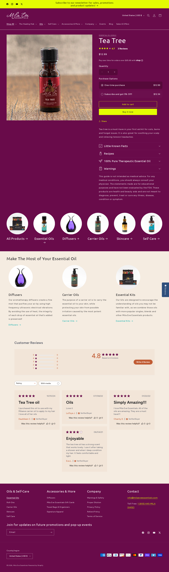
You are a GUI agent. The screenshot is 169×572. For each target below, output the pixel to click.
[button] (11, 24)
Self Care (149, 238)
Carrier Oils (96, 238)
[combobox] (25, 383)
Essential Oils (44, 238)
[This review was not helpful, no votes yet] (52, 423)
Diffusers (69, 238)
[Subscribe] (51, 532)
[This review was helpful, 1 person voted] (95, 465)
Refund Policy (93, 512)
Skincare (123, 238)
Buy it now (128, 112)
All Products (15, 238)
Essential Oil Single (107, 35)
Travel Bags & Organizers (58, 507)
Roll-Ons (11, 502)
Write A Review (143, 362)
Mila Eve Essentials (20, 565)
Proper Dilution (94, 502)
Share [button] (104, 121)
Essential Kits (123, 321)
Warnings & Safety (95, 498)
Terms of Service (94, 516)
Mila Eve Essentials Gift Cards (60, 502)
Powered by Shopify (35, 565)
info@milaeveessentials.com (142, 497)
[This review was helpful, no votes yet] (47, 423)
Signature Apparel (55, 512)
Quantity (103, 66)
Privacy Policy (93, 507)
